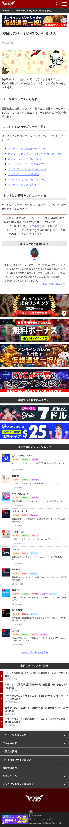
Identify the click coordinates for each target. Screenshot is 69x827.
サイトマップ (46, 819)
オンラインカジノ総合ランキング (27, 148)
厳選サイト (32, 819)
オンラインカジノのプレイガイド (27, 169)
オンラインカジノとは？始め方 (26, 164)
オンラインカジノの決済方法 (24, 184)
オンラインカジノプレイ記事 (24, 159)
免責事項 (34, 226)
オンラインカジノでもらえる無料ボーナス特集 (35, 153)
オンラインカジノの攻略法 (23, 174)
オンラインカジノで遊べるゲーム (27, 179)
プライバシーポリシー (41, 815)
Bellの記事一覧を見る (54, 284)
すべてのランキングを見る (34, 652)
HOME (5, 10)
